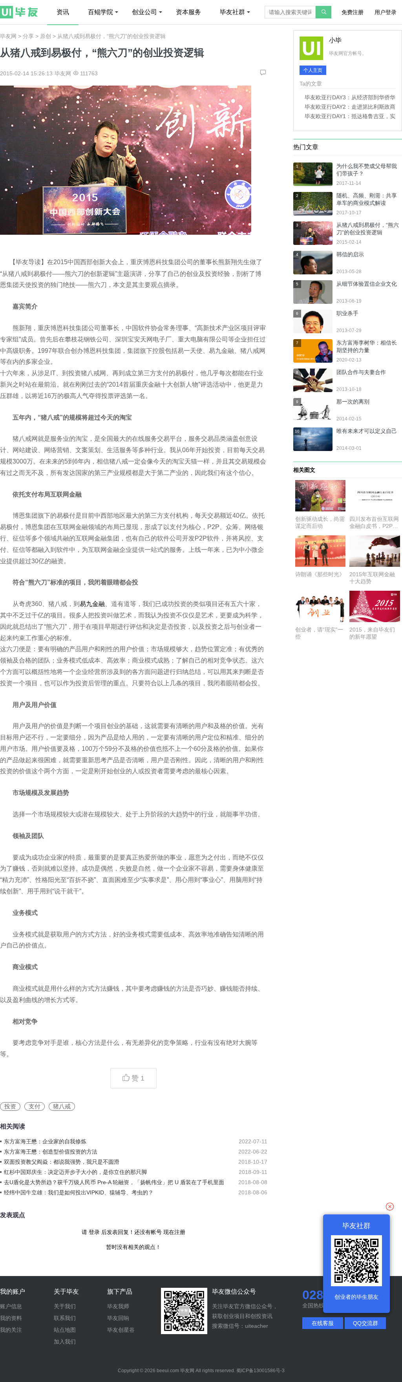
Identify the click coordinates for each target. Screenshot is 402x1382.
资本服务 (188, 12)
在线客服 (323, 1323)
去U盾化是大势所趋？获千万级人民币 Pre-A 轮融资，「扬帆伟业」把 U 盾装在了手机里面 (114, 1182)
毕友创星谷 (121, 1330)
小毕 (335, 40)
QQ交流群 (365, 1323)
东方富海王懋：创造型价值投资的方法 (50, 1151)
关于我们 (65, 1306)
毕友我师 (118, 1306)
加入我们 (65, 1341)
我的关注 (11, 1330)
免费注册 (353, 12)
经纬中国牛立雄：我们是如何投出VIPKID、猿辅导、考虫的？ (78, 1192)
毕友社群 (232, 12)
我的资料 (11, 1318)
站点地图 (65, 1330)
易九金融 (92, 604)
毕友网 (8, 36)
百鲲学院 (100, 12)
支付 (34, 1106)
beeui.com (168, 1370)
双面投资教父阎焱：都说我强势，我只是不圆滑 (61, 1162)
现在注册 (174, 1232)
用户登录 (386, 12)
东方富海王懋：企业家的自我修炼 (45, 1141)
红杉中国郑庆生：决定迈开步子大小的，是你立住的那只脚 (75, 1172)
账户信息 (11, 1306)
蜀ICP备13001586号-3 (260, 1370)
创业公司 (144, 12)
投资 (10, 1106)
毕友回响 (118, 1318)
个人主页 (312, 70)
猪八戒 (62, 1106)
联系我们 (65, 1318)
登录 (94, 1232)
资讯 (63, 12)
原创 (45, 36)
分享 (28, 36)
